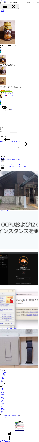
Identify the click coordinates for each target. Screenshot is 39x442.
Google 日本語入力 (3, 392)
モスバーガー (2, 406)
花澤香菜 (2, 411)
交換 (1, 407)
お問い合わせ (2, 11)
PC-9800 (3, 374)
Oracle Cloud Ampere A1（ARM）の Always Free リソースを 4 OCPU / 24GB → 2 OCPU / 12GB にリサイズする (15, 166)
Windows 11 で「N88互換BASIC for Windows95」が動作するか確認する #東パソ (12, 159)
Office (3, 373)
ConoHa (2, 390)
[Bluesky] (19, 49)
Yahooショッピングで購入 (12, 95)
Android (2, 388)
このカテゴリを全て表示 (19, 429)
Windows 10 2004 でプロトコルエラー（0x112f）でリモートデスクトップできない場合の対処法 (13, 164)
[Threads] (19, 50)
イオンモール (2, 400)
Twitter (2, 397)
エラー (2, 401)
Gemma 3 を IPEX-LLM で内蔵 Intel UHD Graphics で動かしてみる (6, 416)
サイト (1, 130)
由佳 (18, 415)
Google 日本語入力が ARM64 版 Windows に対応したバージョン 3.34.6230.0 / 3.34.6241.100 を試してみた (9, 328)
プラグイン (2, 403)
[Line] (19, 103)
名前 (0, 128)
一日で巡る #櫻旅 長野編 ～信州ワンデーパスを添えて (4, 210)
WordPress (3, 376)
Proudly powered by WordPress (8, 441)
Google (2, 391)
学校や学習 (2, 378)
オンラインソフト (4, 372)
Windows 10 (2, 398)
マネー (2, 405)
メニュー (18, 8)
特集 (1, 381)
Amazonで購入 (5, 95)
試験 (1, 412)
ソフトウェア (2, 370)
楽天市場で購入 (8, 95)
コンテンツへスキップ (2, 0)
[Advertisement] (19, 16)
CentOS (2, 389)
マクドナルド (2, 404)
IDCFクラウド (2, 393)
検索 (18, 147)
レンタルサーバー (4, 375)
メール (1, 129)
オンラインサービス (3, 377)
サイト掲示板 (2, 10)
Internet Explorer (2, 394)
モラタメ (12, 109)
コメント (1, 127)
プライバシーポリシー (3, 9)
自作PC (2, 410)
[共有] (19, 52)
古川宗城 (5, 417)
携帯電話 (2, 408)
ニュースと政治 (3, 384)
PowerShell (2, 396)
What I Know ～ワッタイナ (3, 1)
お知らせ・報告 (3, 380)
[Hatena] (19, 51)
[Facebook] (19, 48)
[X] (19, 47)
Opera (1, 395)
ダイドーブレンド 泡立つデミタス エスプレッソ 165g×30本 (8, 93)
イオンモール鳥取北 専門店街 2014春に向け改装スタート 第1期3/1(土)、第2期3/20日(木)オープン (9, 415)
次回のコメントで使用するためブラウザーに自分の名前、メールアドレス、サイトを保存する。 (11, 131)
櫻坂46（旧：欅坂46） (3, 409)
